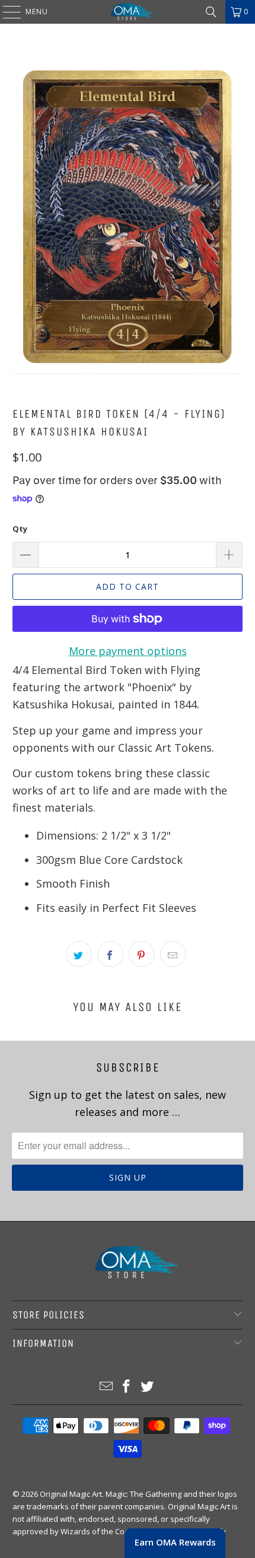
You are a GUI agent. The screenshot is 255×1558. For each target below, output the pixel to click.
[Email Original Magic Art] (106, 1387)
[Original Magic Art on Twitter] (148, 1387)
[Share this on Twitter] (79, 954)
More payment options (128, 651)
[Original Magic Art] (128, 12)
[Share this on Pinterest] (142, 954)
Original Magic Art (71, 1494)
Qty (19, 528)
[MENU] (6, 12)
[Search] (211, 12)
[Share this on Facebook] (110, 954)
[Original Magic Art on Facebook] (127, 1387)
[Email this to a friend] (173, 954)
